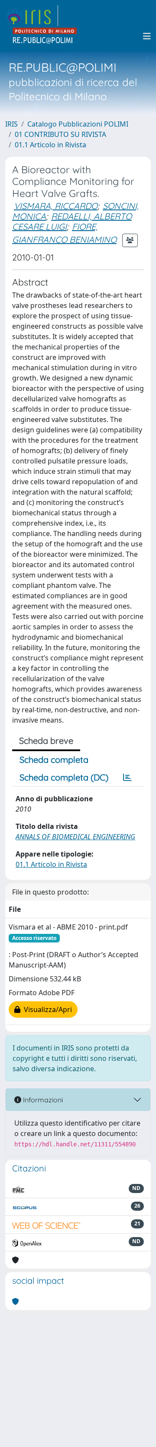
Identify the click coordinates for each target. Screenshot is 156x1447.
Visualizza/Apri (46, 1009)
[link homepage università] (45, 36)
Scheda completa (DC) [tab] (64, 777)
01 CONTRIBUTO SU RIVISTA (60, 134)
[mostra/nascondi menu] (147, 36)
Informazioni (42, 1099)
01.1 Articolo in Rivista (50, 144)
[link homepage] (31, 15)
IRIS (11, 124)
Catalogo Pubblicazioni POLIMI (77, 124)
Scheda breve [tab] (46, 740)
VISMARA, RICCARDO (56, 205)
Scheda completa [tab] (54, 759)
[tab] (127, 777)
